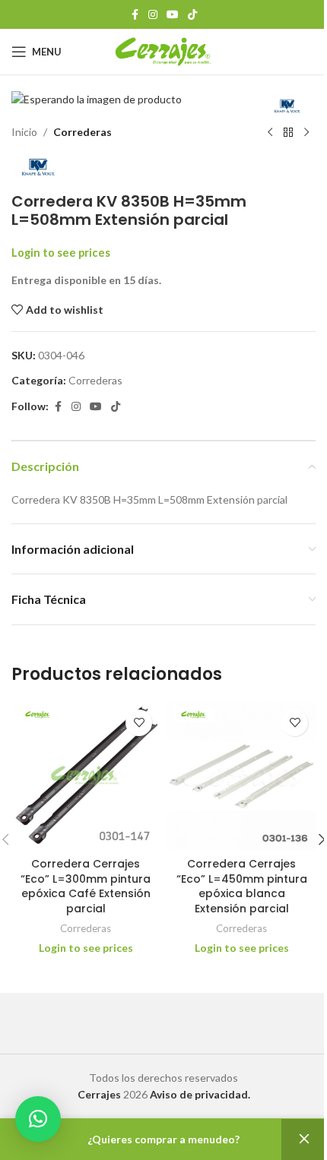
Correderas (82, 131)
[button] (38, 1119)
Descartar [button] (304, 1139)
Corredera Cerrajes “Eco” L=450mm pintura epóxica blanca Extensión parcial (241, 886)
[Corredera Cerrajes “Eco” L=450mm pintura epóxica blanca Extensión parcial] (241, 776)
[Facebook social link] (134, 15)
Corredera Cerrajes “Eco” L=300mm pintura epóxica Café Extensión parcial (86, 886)
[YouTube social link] (172, 15)
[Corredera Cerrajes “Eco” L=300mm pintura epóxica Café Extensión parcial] (85, 776)
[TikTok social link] (192, 15)
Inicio (24, 131)
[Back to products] (288, 133)
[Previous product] (270, 133)
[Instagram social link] (153, 15)
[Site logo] (163, 50)
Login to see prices (60, 252)
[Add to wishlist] (138, 723)
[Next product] (306, 133)
